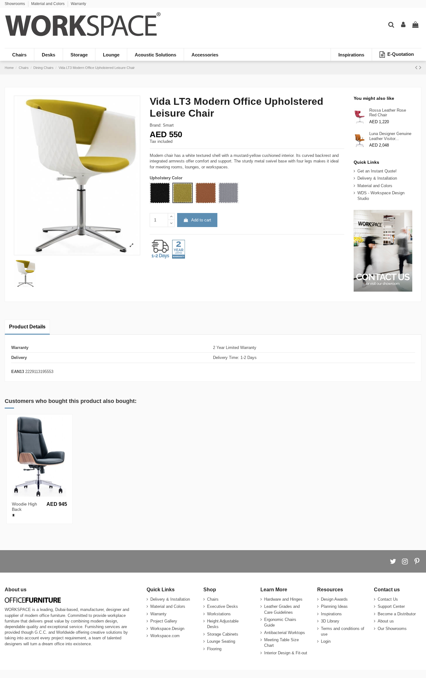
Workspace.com (165, 635)
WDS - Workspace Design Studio (380, 196)
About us (386, 621)
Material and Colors (48, 4)
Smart (168, 125)
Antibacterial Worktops (284, 632)
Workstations (219, 614)
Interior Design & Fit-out (285, 653)
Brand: (156, 125)
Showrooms (15, 4)
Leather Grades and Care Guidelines (282, 609)
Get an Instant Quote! (377, 171)
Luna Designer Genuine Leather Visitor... (390, 136)
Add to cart (201, 220)
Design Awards (334, 599)
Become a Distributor (397, 614)
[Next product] (420, 67)
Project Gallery (163, 621)
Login (326, 641)
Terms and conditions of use (342, 631)
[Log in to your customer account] (403, 25)
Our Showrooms (392, 628)
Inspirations (331, 614)
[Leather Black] (13, 515)
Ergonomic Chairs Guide (280, 622)
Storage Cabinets (222, 634)
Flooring (214, 649)
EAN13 (17, 371)
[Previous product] (417, 67)
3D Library (330, 621)
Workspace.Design (167, 628)
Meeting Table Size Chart (281, 642)
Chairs (213, 599)
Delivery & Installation (377, 178)
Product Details (27, 326)
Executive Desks (222, 606)
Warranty (78, 4)
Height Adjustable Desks (223, 624)
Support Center (391, 606)
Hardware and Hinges (283, 599)
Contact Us (388, 599)
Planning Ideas (334, 606)
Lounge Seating (221, 641)
